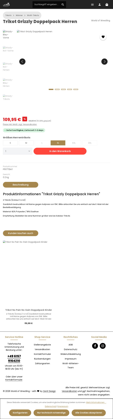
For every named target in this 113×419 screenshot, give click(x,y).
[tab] (20, 185)
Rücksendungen (42, 358)
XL (58, 142)
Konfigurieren (20, 412)
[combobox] (46, 4)
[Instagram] (103, 346)
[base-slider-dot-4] (69, 89)
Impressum (71, 358)
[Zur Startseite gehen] (6, 4)
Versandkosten (42, 349)
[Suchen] (63, 4)
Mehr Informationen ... (96, 402)
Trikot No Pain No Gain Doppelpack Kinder (28, 310)
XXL (76, 143)
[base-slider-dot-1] (51, 89)
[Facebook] (95, 346)
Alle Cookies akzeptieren (88, 412)
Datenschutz (70, 349)
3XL (92, 143)
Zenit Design (49, 391)
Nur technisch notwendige (51, 412)
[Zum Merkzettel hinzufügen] (103, 37)
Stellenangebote (42, 344)
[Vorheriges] (22, 61)
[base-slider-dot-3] (63, 89)
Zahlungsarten (42, 363)
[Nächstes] (104, 61)
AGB (71, 344)
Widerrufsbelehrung (70, 354)
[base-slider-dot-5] (75, 89)
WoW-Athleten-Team (70, 365)
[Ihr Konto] (99, 4)
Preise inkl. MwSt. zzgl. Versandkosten (20, 124)
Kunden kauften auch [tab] (20, 233)
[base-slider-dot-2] (57, 89)
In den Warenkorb (60, 151)
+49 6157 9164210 (14, 358)
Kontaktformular (13, 379)
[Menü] (92, 4)
